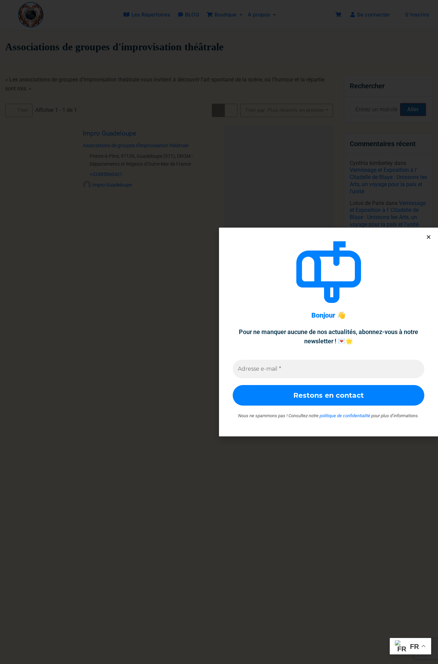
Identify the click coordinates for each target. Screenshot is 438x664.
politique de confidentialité (345, 415)
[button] (428, 237)
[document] (219, 332)
